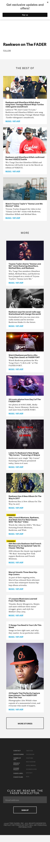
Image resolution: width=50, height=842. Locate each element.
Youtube (29, 758)
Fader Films (18, 777)
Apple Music (31, 765)
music (8, 121)
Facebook (30, 754)
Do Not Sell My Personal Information (32, 826)
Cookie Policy (16, 769)
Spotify (29, 772)
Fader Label (18, 773)
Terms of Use (17, 758)
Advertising (18, 754)
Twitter (29, 750)
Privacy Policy (16, 763)
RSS (27, 776)
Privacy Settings (12, 825)
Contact (17, 750)
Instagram (30, 761)
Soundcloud (31, 769)
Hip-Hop (16, 121)
